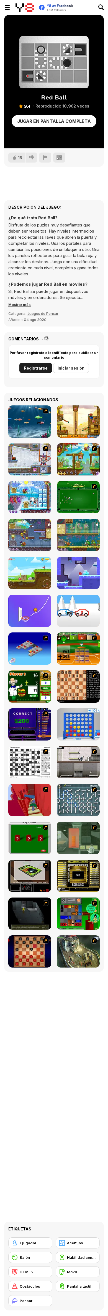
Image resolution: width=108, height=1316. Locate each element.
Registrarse (36, 368)
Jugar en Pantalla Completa (54, 121)
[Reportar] (45, 158)
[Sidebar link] (7, 7)
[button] (19, 304)
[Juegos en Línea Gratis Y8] (25, 7)
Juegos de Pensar (42, 313)
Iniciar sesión (71, 368)
